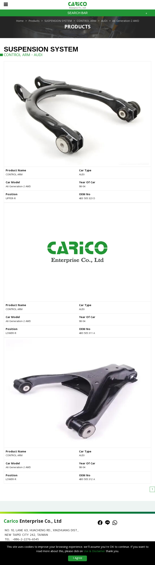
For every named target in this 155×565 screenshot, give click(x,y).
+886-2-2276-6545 (26, 539)
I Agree (77, 558)
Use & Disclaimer (94, 551)
